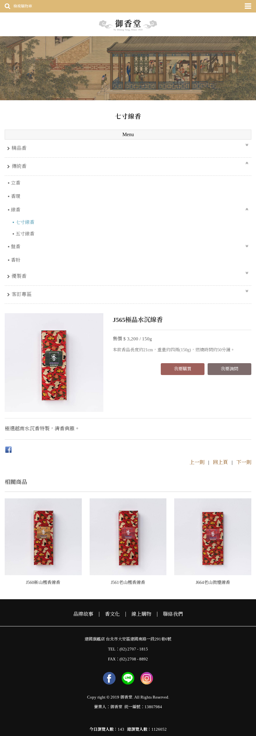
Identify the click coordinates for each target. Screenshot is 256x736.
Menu (128, 134)
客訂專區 (22, 294)
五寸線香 (25, 233)
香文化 (112, 614)
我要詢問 (229, 369)
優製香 (19, 276)
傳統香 (19, 166)
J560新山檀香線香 (43, 582)
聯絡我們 (173, 614)
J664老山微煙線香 (213, 582)
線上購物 (141, 614)
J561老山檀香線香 (128, 582)
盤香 (15, 246)
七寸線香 (25, 222)
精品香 (19, 148)
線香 (15, 209)
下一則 (243, 462)
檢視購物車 (22, 6)
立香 (15, 182)
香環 (15, 196)
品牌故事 (83, 614)
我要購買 (182, 369)
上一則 (197, 462)
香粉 (15, 260)
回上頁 (220, 462)
